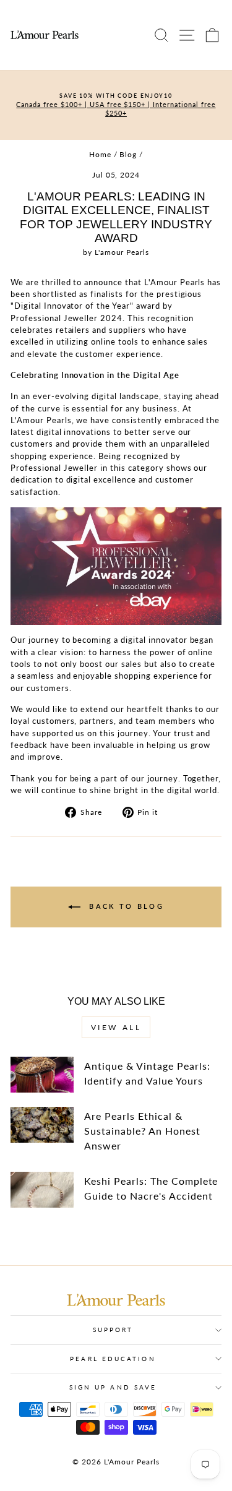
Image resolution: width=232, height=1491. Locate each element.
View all (116, 1027)
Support (113, 1329)
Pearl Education (112, 1358)
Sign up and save (113, 1387)
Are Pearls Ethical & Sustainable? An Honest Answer (142, 1130)
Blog (128, 154)
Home (100, 154)
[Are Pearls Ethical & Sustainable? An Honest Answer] (42, 1125)
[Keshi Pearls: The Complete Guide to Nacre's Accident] (42, 1190)
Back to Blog (124, 906)
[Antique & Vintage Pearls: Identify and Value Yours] (42, 1075)
